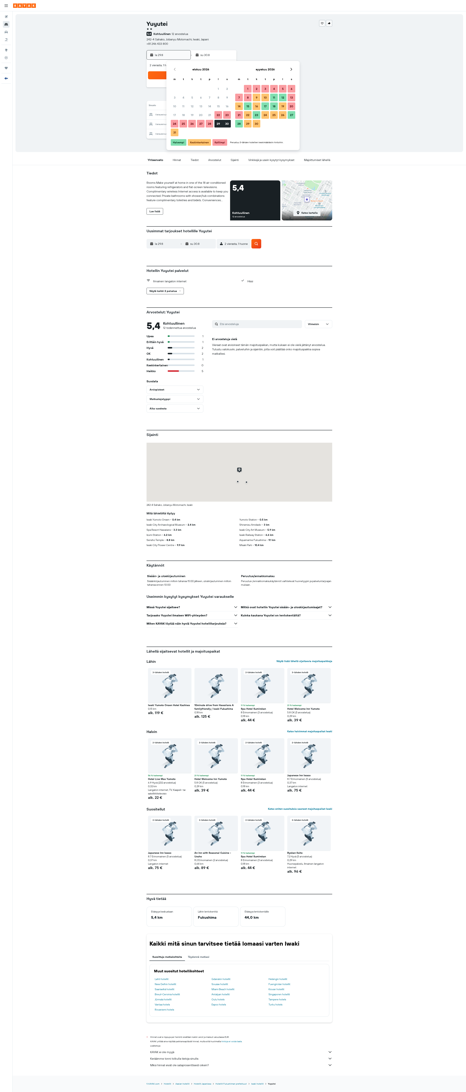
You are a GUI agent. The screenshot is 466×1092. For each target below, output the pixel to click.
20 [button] (201, 115)
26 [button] (192, 123)
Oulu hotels (218, 999)
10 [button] (174, 106)
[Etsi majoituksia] (6, 24)
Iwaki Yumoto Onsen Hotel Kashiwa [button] (169, 705)
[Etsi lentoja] (6, 16)
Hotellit (167, 1083)
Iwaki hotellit (257, 1083)
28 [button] (209, 123)
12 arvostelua (180, 34)
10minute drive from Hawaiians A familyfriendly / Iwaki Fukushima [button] (214, 707)
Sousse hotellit (220, 984)
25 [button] (183, 123)
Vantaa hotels (162, 1004)
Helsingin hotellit (277, 979)
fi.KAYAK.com (153, 1083)
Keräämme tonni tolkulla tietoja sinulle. (174, 1058)
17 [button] (174, 115)
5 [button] (192, 97)
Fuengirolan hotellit (279, 984)
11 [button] (183, 106)
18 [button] (183, 115)
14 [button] (209, 106)
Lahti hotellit (162, 979)
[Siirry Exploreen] (6, 50)
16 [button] (227, 106)
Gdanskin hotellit (221, 979)
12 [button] (192, 106)
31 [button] (174, 132)
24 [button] (174, 123)
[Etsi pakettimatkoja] (6, 39)
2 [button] (227, 89)
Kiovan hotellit (276, 989)
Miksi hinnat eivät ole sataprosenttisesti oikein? (179, 1065)
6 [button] (201, 97)
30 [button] (227, 123)
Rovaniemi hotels (164, 1009)
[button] (6, 6)
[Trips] (6, 68)
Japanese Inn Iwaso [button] (299, 775)
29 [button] (218, 123)
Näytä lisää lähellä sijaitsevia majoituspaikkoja (304, 661)
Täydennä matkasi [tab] (198, 957)
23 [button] (227, 115)
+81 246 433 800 (157, 43)
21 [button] (209, 115)
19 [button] (192, 115)
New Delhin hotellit (165, 984)
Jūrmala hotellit (163, 999)
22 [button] (218, 115)
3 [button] (174, 97)
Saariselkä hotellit (164, 989)
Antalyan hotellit (221, 994)
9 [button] (227, 97)
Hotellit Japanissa (202, 1083)
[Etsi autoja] (6, 32)
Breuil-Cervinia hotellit (167, 994)
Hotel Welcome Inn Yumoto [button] (303, 708)
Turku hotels (275, 1004)
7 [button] (209, 97)
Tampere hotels (277, 999)
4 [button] (183, 97)
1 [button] (218, 89)
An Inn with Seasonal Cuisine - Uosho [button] (212, 854)
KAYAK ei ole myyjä (162, 1052)
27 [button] (200, 123)
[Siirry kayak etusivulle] (24, 5)
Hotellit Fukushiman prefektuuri (231, 1083)
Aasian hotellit (182, 1083)
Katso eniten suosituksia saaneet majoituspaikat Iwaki (300, 808)
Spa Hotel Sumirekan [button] (253, 708)
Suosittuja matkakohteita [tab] (167, 957)
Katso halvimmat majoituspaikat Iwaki (309, 731)
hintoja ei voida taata (232, 1041)
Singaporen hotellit (279, 994)
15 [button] (218, 106)
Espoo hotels (219, 1004)
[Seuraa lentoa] (6, 57)
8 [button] (218, 97)
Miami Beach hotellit (223, 989)
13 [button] (201, 106)
